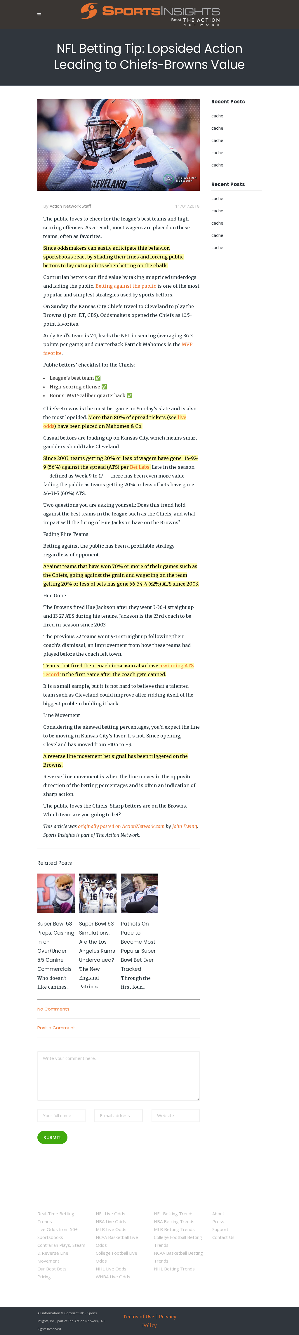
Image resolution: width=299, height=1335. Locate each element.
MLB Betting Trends (174, 1229)
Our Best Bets (52, 1269)
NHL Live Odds (111, 1269)
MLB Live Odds (111, 1229)
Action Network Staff (70, 206)
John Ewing (184, 826)
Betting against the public (125, 286)
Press (218, 1221)
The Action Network (83, 1321)
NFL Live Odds (110, 1213)
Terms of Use (138, 1317)
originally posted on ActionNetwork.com (121, 826)
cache (217, 116)
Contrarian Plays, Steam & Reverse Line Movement (61, 1253)
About (218, 1213)
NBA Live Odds (111, 1221)
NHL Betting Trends (174, 1269)
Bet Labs (140, 467)
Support (220, 1229)
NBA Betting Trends (174, 1221)
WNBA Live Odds (113, 1277)
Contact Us (223, 1237)
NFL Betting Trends (174, 1213)
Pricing (44, 1277)
